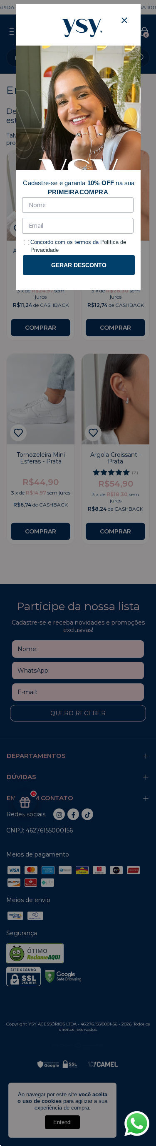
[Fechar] (124, 20)
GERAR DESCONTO (78, 265)
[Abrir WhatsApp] (136, 1123)
